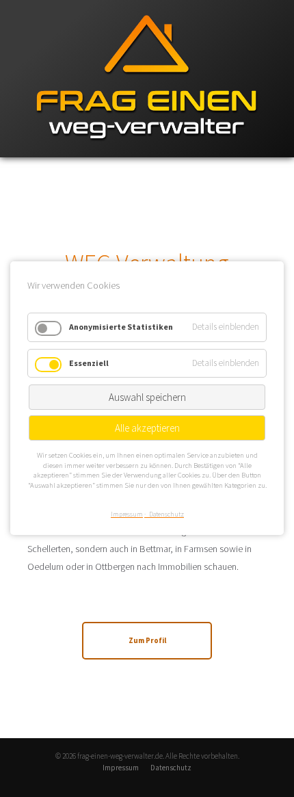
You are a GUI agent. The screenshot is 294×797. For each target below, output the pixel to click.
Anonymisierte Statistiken (121, 327)
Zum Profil (147, 640)
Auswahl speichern (147, 397)
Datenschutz (170, 767)
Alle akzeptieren (147, 427)
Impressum (121, 767)
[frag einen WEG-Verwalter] (147, 154)
